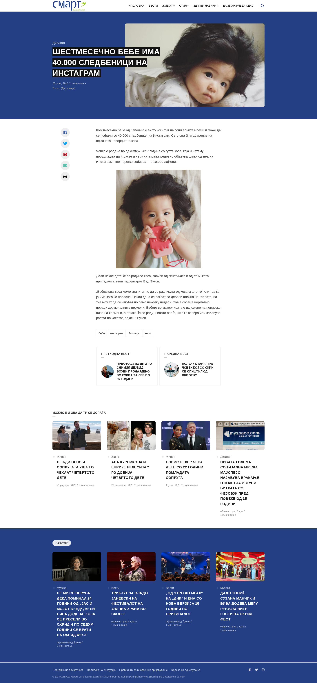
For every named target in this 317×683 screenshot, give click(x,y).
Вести (115, 587)
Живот (61, 456)
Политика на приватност (67, 669)
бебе (102, 333)
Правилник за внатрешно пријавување (143, 669)
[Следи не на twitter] (257, 669)
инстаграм (116, 333)
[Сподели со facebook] (65, 132)
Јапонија (134, 333)
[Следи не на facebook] (251, 669)
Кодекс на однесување (185, 669)
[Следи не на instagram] (262, 669)
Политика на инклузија (101, 669)
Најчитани (61, 542)
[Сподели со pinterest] (65, 154)
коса (148, 333)
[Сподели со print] (65, 176)
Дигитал (58, 43)
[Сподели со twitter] (65, 143)
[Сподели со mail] (65, 165)
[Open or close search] (262, 6)
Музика (62, 587)
